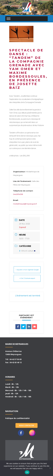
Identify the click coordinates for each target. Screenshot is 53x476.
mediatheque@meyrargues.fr (25, 204)
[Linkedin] (28, 326)
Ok (27, 472)
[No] (50, 468)
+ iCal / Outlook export (27, 278)
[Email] (34, 326)
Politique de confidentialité (17, 418)
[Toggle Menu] (8, 18)
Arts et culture (27, 251)
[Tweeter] (23, 326)
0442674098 (18, 194)
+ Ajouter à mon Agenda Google (27, 270)
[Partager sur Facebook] (17, 326)
